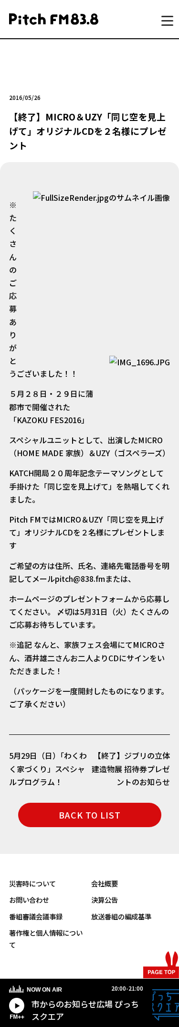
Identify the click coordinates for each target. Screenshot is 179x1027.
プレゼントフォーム (97, 598)
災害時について (32, 883)
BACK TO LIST (90, 814)
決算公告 (104, 900)
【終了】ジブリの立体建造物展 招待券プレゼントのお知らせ (131, 768)
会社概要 (104, 883)
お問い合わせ (29, 900)
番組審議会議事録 (36, 916)
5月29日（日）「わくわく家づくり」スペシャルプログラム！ (48, 768)
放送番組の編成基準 (121, 916)
